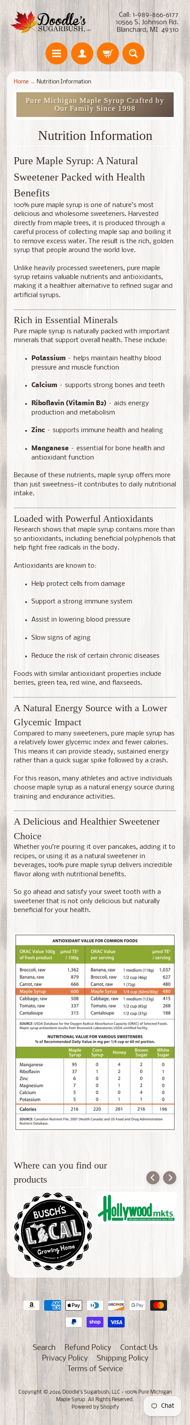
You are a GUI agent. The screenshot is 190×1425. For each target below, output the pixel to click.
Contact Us (139, 1348)
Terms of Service (95, 1369)
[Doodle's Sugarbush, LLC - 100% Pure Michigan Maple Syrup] (51, 23)
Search (44, 1348)
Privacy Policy (65, 1358)
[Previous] (153, 1177)
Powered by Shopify (95, 1407)
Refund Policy (88, 1348)
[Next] (169, 1177)
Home (21, 82)
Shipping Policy (122, 1358)
